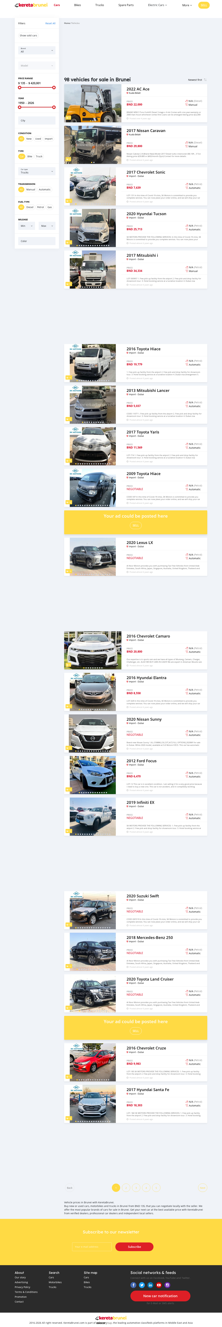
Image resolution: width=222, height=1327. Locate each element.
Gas (50, 207)
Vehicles (76, 23)
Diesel (29, 207)
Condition (24, 133)
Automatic (45, 189)
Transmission (26, 184)
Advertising (21, 1282)
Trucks (99, 5)
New (29, 138)
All (21, 138)
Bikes (77, 5)
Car (22, 156)
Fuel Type (23, 201)
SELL (204, 5)
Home (67, 23)
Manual (30, 189)
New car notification (160, 1296)
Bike (29, 156)
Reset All (50, 23)
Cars (57, 5)
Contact (19, 1301)
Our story (20, 1277)
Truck (39, 156)
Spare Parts (126, 5)
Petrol (40, 207)
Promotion (21, 1296)
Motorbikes (55, 1282)
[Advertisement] (37, 304)
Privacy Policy (22, 1287)
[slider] (19, 87)
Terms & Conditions (26, 1292)
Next (202, 1187)
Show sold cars (28, 35)
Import (49, 138)
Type (21, 151)
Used (38, 138)
